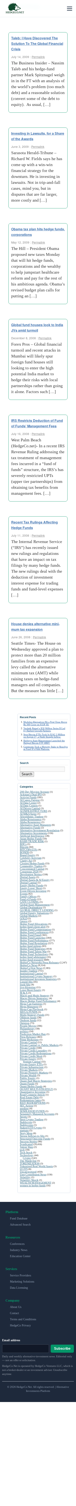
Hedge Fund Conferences (34, 932)
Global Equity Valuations (34, 912)
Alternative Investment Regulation (40, 830)
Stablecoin (26, 1122)
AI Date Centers (29, 805)
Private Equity (28, 1058)
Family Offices (28, 896)
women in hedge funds (33, 1185)
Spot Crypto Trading (31, 1119)
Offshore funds (28, 1017)
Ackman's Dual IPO (31, 794)
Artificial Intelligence (32, 835)
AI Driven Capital (30, 808)
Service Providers (20, 1275)
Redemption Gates (30, 1100)
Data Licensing (19, 1287)
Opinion (24, 1023)
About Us (15, 1307)
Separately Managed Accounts (37, 1113)
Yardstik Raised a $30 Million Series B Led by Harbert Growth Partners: (44, 729)
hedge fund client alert (33, 926)
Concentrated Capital (32, 868)
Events (24, 893)
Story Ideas (26, 1133)
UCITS (24, 1169)
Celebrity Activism (30, 857)
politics (24, 1031)
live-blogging (28, 987)
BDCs (23, 844)
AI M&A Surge (28, 813)
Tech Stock (26, 1152)
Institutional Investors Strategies (38, 979)
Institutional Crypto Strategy (36, 976)
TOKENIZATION (29, 1163)
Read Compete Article (32, 1094)
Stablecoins (26, 1124)
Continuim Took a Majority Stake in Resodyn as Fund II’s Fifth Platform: (45, 747)
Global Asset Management (35, 904)
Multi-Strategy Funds (32, 1014)
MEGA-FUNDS (28, 1012)
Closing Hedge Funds (32, 863)
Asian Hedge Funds (31, 838)
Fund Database (18, 1218)
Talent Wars (26, 1147)
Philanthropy (27, 1028)
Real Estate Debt (29, 1097)
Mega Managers (29, 1006)
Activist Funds (28, 797)
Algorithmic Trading (31, 816)
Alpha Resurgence (30, 822)
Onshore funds (28, 1020)
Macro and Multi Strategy (34, 995)
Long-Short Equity (30, 990)
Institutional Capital (31, 973)
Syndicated (26, 1144)
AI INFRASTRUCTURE (33, 811)
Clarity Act (26, 860)
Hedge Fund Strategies (33, 948)
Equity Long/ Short (31, 888)
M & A (23, 992)
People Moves (28, 1025)
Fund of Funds (28, 899)
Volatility (25, 1177)
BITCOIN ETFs (28, 849)
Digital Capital (28, 882)
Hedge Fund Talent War (33, 951)
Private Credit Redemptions (36, 1053)
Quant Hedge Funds (31, 1086)
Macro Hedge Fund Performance (38, 1001)
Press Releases (28, 1036)
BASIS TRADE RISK (32, 841)
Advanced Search (20, 1224)
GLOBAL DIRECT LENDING (37, 910)
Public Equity (28, 1078)
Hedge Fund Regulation (33, 943)
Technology (27, 1155)
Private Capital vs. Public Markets (39, 1045)
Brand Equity (27, 855)
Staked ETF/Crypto (31, 1127)
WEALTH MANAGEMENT (35, 1182)
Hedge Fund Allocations (34, 923)
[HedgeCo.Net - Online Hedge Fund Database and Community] (14, 8)
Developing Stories (31, 874)
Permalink (38, 57)
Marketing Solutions (22, 1281)
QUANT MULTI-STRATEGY (36, 1089)
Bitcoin (24, 846)
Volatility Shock (29, 1180)
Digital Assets (27, 877)
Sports (23, 1116)
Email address (11, 1340)
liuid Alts (25, 984)
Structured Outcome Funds (35, 1138)
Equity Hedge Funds (31, 885)
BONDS (24, 852)
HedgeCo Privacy (20, 1325)
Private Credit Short (31, 1056)
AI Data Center (28, 802)
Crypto (27, 1158)
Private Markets (29, 1069)
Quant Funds (27, 1083)
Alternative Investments (33, 833)
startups (24, 1130)
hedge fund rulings (30, 946)
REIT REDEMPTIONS (33, 1102)
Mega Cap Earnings (31, 1003)
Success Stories (28, 1141)
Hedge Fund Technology (34, 954)
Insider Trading (28, 970)
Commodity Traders (31, 866)
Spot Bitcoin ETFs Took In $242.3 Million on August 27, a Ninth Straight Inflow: (44, 735)
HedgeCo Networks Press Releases (39, 962)
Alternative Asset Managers (35, 824)
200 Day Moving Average (34, 791)
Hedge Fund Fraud (30, 935)
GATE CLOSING (29, 901)
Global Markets (29, 915)
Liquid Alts (26, 981)
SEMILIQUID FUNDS (32, 1111)
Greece (24, 921)
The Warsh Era (28, 1160)
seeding (24, 1108)
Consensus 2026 (29, 871)
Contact (14, 1313)
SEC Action (26, 1105)
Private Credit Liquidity (33, 1050)
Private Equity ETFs (31, 1064)
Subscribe (62, 1348)
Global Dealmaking (31, 907)
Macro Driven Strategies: (34, 998)
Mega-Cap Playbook (31, 1009)
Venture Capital (32, 1061)
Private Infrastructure (32, 1067)
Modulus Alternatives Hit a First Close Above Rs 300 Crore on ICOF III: (45, 723)
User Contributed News (33, 1174)
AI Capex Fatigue (30, 800)
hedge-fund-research (31, 959)
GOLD (23, 918)
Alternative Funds (30, 827)
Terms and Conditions (23, 1319)
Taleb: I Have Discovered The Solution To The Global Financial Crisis (37, 43)
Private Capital (28, 1042)
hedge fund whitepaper (33, 957)
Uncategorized (28, 1171)
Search (27, 774)
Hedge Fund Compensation (35, 929)
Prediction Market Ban (33, 1034)
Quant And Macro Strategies (36, 1080)
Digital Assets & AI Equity (35, 879)
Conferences (17, 1244)
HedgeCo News (28, 965)
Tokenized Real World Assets (36, 1166)
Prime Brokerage (29, 1039)
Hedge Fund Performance (34, 940)
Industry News (18, 1250)
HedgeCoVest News (31, 968)
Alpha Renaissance (31, 819)
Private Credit (28, 1047)
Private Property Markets (34, 1072)
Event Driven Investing (33, 890)
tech (22, 1149)
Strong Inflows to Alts (32, 1135)
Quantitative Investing (33, 1091)
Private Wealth (28, 1075)
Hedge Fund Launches (32, 937)
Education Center (20, 1256)
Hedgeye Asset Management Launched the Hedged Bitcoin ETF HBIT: (44, 741)
